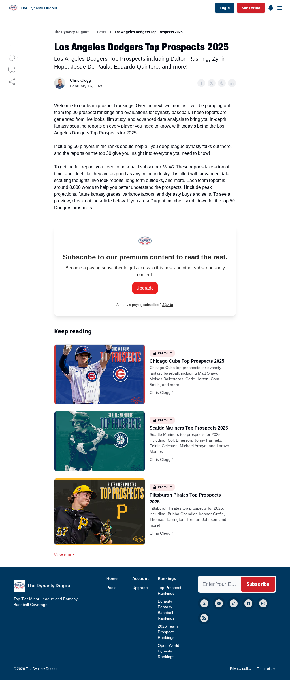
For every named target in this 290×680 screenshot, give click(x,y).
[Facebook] (248, 603)
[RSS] (204, 618)
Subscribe (251, 7)
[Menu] (270, 7)
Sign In (167, 305)
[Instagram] (263, 603)
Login (224, 7)
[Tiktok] (233, 603)
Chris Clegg (80, 80)
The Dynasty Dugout (71, 32)
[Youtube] (219, 603)
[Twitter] (204, 603)
